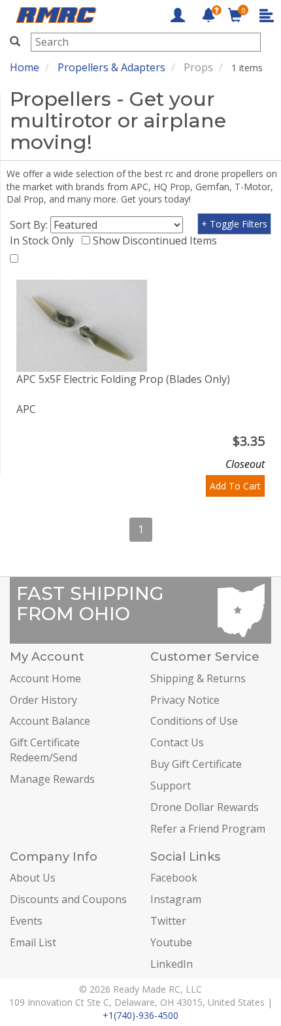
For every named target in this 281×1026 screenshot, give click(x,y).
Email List (33, 942)
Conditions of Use (194, 721)
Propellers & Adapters (111, 67)
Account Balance (50, 721)
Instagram (175, 899)
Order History (43, 700)
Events (26, 921)
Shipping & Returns (198, 678)
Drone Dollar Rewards (204, 807)
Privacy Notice (185, 700)
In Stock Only (44, 240)
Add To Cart (235, 486)
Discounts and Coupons (68, 899)
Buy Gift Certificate (196, 764)
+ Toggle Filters (234, 224)
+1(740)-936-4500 (140, 1015)
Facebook (173, 877)
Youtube (171, 942)
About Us (33, 877)
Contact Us (177, 742)
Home (24, 67)
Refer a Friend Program (207, 828)
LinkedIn (171, 964)
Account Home (45, 678)
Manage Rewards (52, 779)
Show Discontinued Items (157, 240)
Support (170, 785)
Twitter (168, 921)
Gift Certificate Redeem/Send (45, 750)
